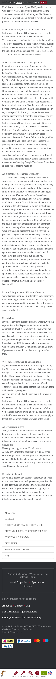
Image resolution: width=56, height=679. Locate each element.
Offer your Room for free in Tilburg (26, 531)
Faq (28, 605)
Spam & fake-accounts (17, 549)
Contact (9, 519)
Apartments (37, 582)
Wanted (30, 677)
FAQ (37, 677)
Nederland (47, 626)
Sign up (15, 677)
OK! (43, 2)
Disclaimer (11, 543)
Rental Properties (18, 582)
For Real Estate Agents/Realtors (24, 525)
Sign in (23, 677)
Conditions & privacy (17, 537)
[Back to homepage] (3, 674)
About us (10, 513)
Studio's (27, 586)
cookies (19, 2)
